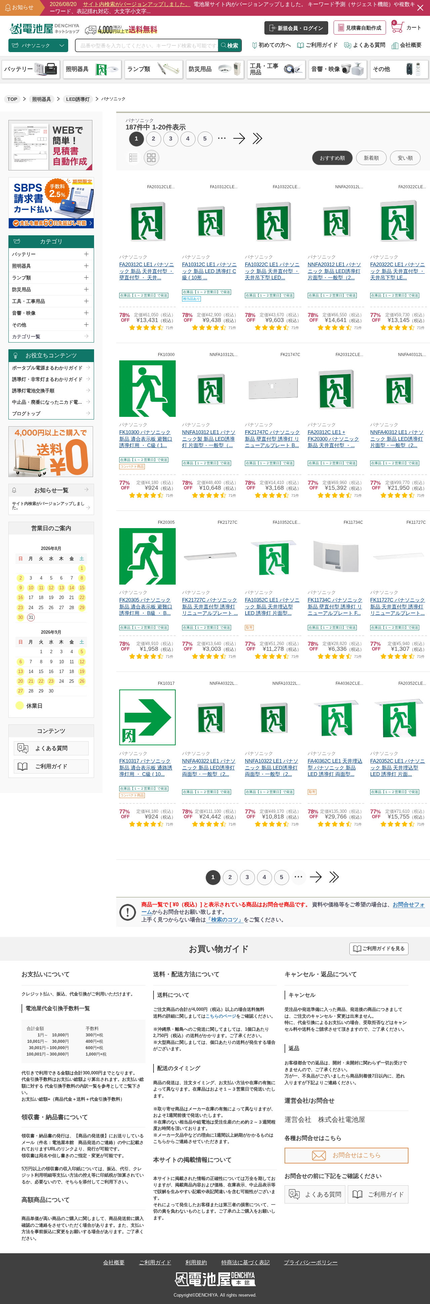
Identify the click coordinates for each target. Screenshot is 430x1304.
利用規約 (196, 1262)
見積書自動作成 (363, 28)
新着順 (371, 158)
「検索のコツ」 (225, 919)
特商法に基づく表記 (245, 1262)
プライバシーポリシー (311, 1262)
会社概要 (411, 45)
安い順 (405, 158)
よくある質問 (369, 45)
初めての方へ (275, 45)
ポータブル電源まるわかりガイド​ (47, 367)
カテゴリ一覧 (26, 336)
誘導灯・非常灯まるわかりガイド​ (47, 379)
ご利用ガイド (322, 45)
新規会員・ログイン (300, 28)
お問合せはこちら (357, 1155)
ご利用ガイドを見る (383, 948)
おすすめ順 (332, 158)
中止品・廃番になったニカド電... (47, 402)
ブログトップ (26, 413)
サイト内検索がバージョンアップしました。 (48, 505)
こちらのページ (221, 1016)
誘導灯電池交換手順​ (33, 390)
